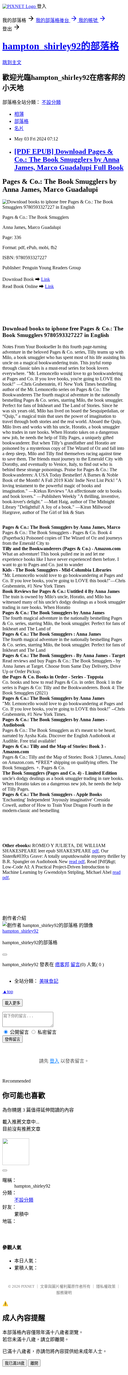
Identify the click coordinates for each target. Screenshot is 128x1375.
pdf (95, 850)
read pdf (77, 861)
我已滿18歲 (14, 1363)
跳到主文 (11, 62)
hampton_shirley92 (20, 930)
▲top (7, 991)
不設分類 (51, 102)
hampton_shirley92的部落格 (60, 46)
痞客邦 (62, 964)
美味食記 (48, 981)
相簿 (19, 114)
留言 (75, 964)
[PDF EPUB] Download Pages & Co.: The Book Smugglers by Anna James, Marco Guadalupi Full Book (69, 159)
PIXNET (28, 1286)
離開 (34, 1363)
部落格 (21, 121)
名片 (19, 128)
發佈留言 (12, 1039)
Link (45, 279)
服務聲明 (64, 1292)
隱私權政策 (105, 1286)
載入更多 (12, 1003)
